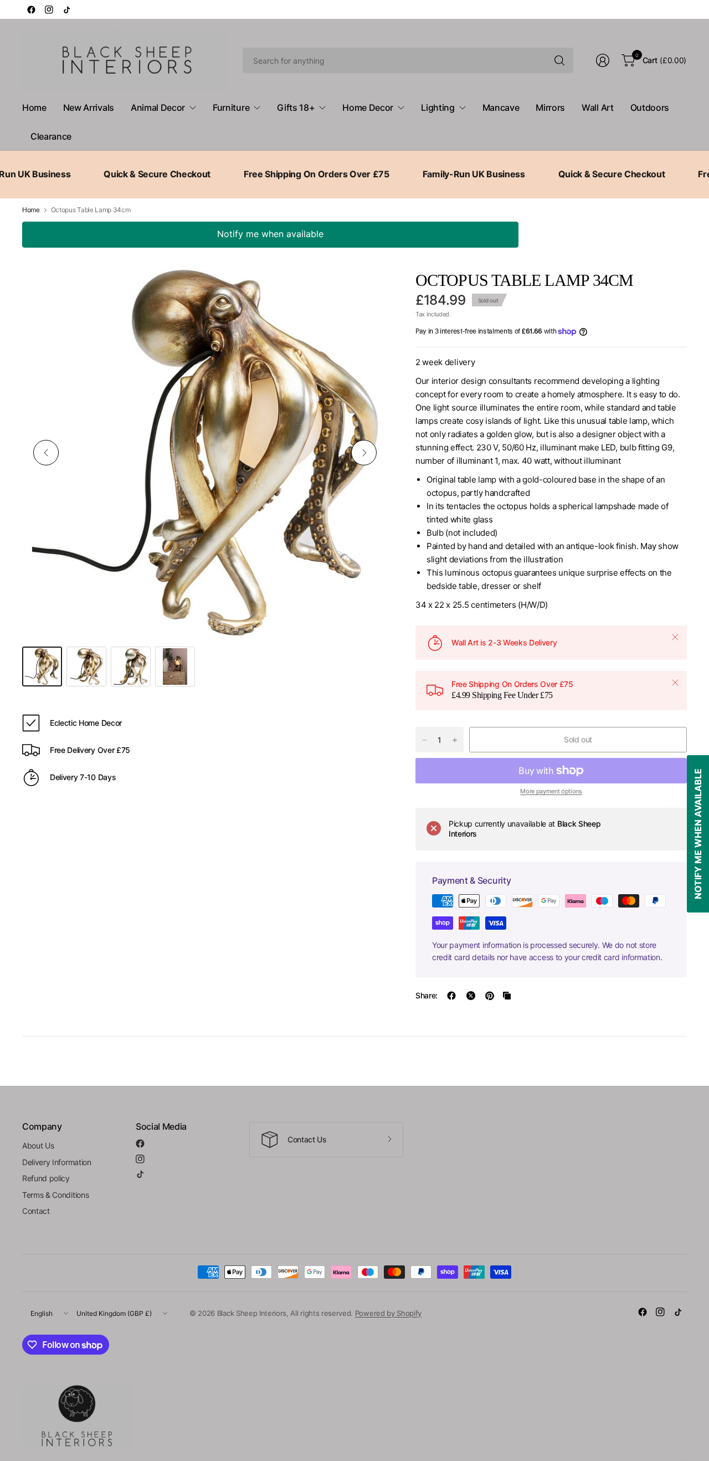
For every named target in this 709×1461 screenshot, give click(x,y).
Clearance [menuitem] (50, 136)
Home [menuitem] (34, 107)
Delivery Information (56, 1162)
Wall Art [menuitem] (597, 107)
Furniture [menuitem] (231, 107)
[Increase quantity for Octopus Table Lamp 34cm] (454, 740)
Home (31, 210)
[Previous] (46, 452)
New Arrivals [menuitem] (88, 107)
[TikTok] (66, 9)
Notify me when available (270, 233)
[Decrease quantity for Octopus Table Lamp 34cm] (424, 740)
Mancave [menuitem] (501, 107)
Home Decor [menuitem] (367, 107)
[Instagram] (49, 9)
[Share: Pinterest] (489, 995)
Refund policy (46, 1178)
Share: (426, 995)
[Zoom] (367, 291)
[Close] (675, 637)
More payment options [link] (551, 791)
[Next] (364, 452)
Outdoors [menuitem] (649, 107)
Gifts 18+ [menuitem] (296, 107)
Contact (36, 1211)
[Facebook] (31, 9)
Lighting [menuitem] (437, 107)
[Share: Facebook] (451, 995)
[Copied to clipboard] (507, 995)
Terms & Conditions (55, 1194)
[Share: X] (471, 995)
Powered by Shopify (388, 1313)
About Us (38, 1145)
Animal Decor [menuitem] (158, 107)
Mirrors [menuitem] (550, 107)
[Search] (559, 60)
